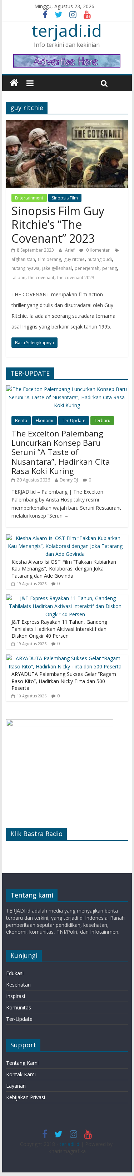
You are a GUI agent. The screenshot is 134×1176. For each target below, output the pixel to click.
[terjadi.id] (14, 83)
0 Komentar (97, 250)
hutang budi (100, 259)
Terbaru (102, 420)
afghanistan (23, 259)
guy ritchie (74, 259)
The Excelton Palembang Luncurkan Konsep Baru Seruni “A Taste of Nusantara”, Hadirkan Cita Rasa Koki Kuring (60, 452)
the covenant (41, 278)
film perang (49, 259)
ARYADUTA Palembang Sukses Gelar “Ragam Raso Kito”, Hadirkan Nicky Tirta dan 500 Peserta (63, 681)
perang (109, 268)
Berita (21, 420)
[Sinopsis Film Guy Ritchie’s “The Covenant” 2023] (67, 124)
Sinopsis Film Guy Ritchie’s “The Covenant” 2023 (57, 224)
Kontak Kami (21, 1074)
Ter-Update (73, 420)
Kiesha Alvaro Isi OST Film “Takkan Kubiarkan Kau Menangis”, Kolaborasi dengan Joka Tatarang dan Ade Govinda (63, 568)
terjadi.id (67, 30)
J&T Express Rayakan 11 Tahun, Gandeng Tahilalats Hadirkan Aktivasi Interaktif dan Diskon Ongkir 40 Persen (59, 628)
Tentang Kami (22, 1062)
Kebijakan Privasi (25, 1097)
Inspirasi (15, 996)
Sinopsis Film (65, 198)
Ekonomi (44, 420)
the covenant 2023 (75, 278)
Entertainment (29, 198)
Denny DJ (69, 480)
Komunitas (18, 1007)
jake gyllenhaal (57, 268)
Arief (70, 250)
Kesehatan (18, 984)
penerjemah (87, 268)
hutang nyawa (25, 268)
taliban (18, 278)
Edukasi (15, 973)
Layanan (16, 1085)
